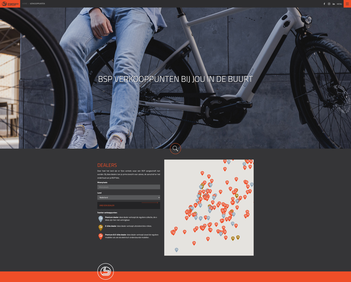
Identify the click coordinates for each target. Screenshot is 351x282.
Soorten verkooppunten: (107, 212)
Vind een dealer (106, 205)
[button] (228, 162)
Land (99, 192)
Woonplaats (102, 182)
